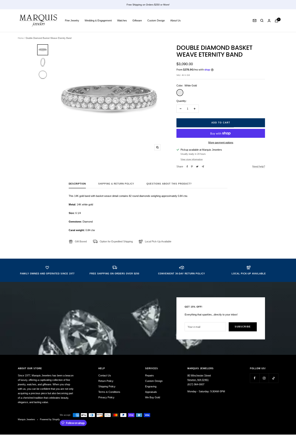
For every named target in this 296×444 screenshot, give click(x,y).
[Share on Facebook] (187, 166)
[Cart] (276, 20)
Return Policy (105, 380)
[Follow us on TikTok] (273, 378)
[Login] (269, 20)
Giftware (137, 20)
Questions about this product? (169, 183)
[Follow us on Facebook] (254, 378)
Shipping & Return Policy (116, 183)
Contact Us (104, 375)
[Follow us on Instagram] (264, 378)
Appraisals (151, 391)
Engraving (150, 386)
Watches (122, 20)
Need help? (258, 166)
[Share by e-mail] (203, 167)
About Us (175, 20)
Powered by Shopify (50, 419)
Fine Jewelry (72, 20)
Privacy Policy (106, 397)
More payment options (220, 142)
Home (21, 38)
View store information (192, 159)
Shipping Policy (106, 386)
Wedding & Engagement (98, 20)
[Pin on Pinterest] (192, 166)
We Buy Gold (152, 397)
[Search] (261, 20)
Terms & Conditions (109, 391)
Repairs (149, 375)
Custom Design (156, 20)
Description (77, 183)
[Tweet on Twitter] (197, 166)
